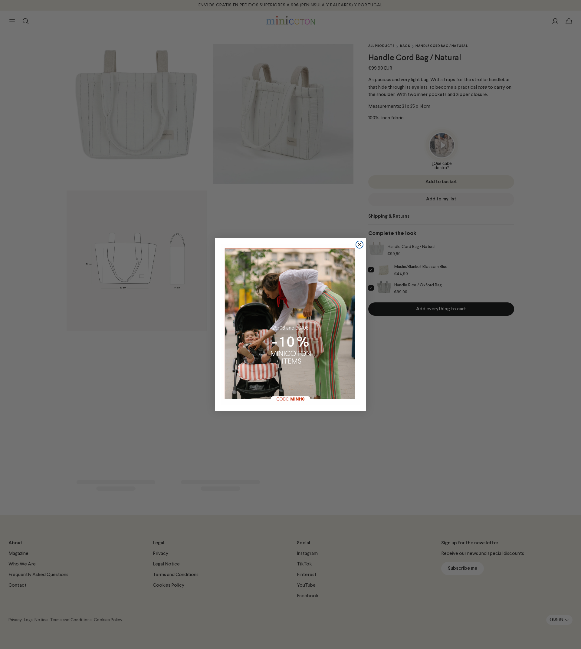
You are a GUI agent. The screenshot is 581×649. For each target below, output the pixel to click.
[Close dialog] (359, 244)
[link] (290, 324)
